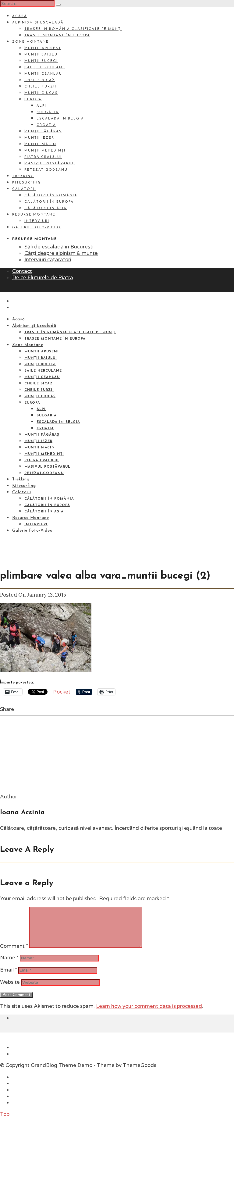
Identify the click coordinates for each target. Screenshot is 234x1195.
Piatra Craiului (43, 157)
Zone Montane (30, 42)
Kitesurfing (26, 182)
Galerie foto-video (36, 227)
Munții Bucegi (41, 61)
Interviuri (36, 221)
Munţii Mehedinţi (45, 150)
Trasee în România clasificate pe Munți (73, 29)
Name (9, 957)
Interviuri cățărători (47, 259)
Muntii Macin (40, 144)
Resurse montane (33, 214)
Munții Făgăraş (43, 131)
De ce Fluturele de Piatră (42, 277)
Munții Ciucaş (41, 93)
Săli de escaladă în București (59, 247)
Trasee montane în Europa (57, 35)
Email (8, 970)
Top (4, 1114)
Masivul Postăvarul (49, 163)
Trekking (23, 176)
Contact (22, 271)
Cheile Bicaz (39, 80)
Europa (33, 99)
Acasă (19, 16)
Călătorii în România (50, 195)
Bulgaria (48, 112)
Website (10, 982)
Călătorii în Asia (45, 208)
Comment (14, 946)
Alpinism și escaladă (38, 22)
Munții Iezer (39, 138)
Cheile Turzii (40, 86)
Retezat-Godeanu (46, 170)
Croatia (46, 125)
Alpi (41, 106)
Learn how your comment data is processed (149, 1006)
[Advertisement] (45, 1155)
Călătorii (24, 189)
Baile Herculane (44, 67)
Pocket (61, 692)
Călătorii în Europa (49, 202)
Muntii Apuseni (42, 48)
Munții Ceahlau (43, 74)
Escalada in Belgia (60, 118)
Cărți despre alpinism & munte (61, 253)
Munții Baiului (41, 54)
